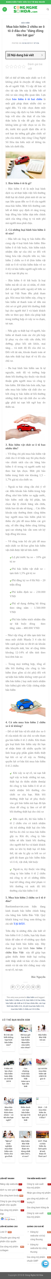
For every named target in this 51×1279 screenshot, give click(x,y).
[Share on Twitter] (23, 987)
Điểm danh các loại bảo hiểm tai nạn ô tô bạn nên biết (25, 1113)
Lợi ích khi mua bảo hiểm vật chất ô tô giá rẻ (42, 1073)
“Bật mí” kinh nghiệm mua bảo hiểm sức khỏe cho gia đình (8, 1148)
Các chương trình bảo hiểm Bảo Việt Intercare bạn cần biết (25, 1077)
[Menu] (4, 9)
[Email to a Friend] (28, 987)
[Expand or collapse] (42, 55)
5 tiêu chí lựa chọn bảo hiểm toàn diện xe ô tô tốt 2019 (8, 1074)
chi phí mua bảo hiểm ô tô (33, 1006)
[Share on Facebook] (17, 987)
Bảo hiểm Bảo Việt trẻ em (42, 1037)
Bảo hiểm (25, 23)
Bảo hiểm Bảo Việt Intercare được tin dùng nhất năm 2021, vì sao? (25, 1148)
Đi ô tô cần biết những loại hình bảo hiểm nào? (8, 1040)
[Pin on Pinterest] (33, 987)
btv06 (36, 43)
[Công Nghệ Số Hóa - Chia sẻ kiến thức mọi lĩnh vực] (25, 9)
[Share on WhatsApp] (12, 987)
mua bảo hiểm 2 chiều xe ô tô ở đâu (25, 1009)
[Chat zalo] (45, 1263)
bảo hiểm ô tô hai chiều (35, 1000)
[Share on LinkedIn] (38, 987)
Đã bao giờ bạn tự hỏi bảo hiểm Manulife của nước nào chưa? (25, 1041)
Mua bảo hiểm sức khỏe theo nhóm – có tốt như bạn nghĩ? (8, 1113)
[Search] (48, 9)
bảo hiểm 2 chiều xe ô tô (15, 1000)
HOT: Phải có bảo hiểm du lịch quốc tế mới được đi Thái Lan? (42, 1148)
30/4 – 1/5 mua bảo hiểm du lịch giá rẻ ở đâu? (42, 1112)
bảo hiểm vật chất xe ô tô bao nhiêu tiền (22, 1003)
